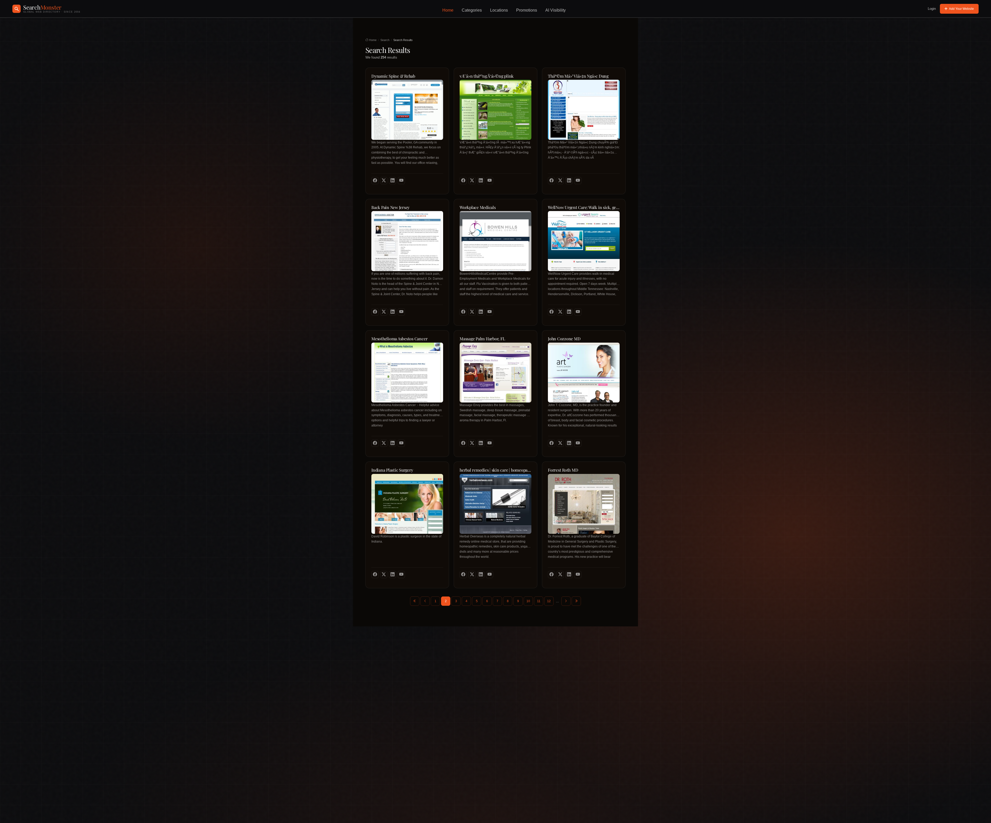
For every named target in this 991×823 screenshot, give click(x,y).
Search (384, 40)
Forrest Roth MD (563, 470)
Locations (499, 10)
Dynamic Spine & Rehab (393, 76)
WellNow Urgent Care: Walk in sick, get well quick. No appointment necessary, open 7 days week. (584, 207)
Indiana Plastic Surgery (392, 470)
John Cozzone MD (564, 338)
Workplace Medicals (478, 207)
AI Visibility (555, 10)
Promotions (526, 10)
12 (549, 601)
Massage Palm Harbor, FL (482, 338)
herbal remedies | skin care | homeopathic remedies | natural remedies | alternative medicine (495, 470)
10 (528, 601)
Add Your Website (961, 9)
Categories (472, 10)
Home (447, 10)
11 (538, 601)
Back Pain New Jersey (390, 207)
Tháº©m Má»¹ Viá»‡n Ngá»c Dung (578, 76)
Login (932, 9)
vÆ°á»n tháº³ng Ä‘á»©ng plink (487, 76)
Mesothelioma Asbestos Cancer (399, 338)
